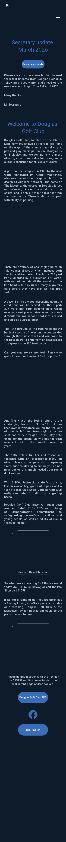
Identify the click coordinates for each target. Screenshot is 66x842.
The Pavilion (33, 729)
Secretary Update (32, 64)
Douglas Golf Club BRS (32, 697)
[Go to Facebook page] (33, 714)
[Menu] (58, 17)
